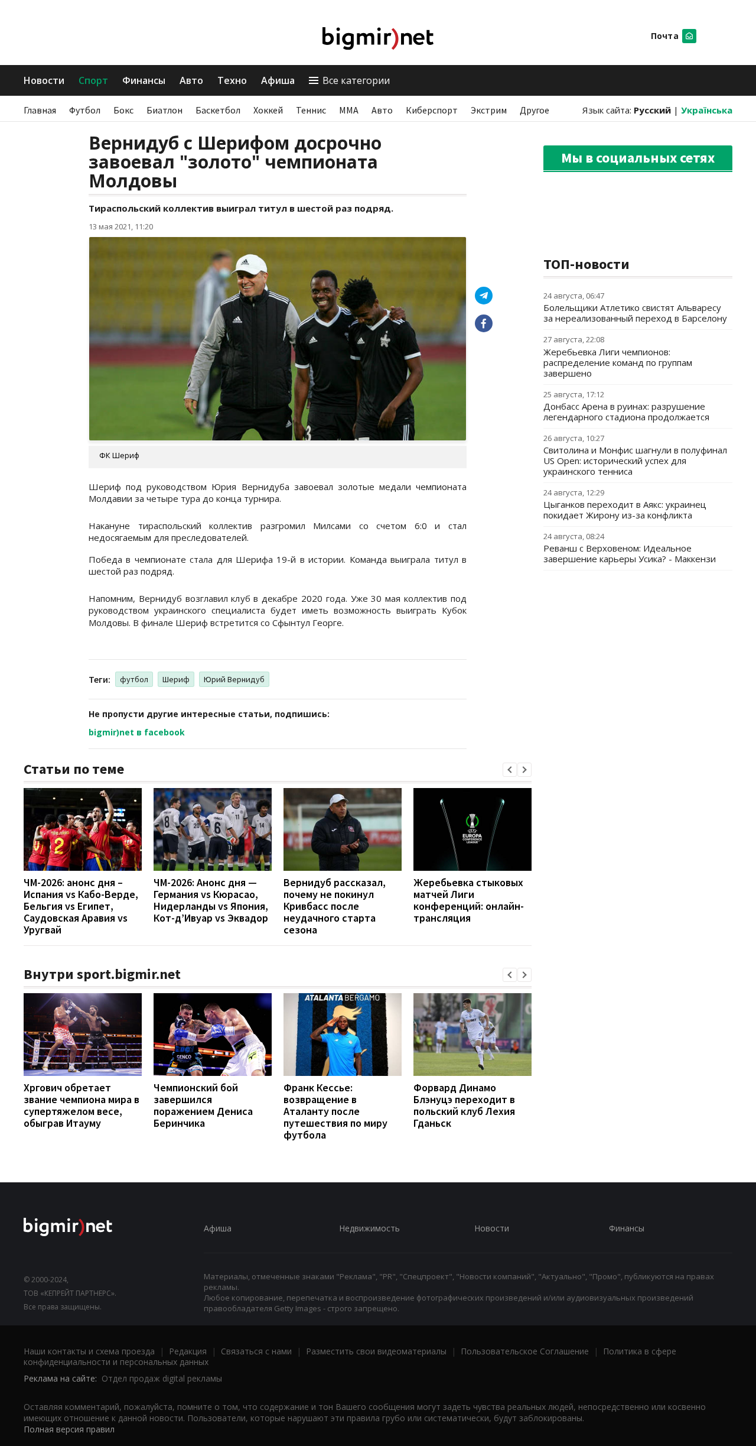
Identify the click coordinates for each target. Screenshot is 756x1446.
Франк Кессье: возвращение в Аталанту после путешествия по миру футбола (335, 1111)
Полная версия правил (69, 1429)
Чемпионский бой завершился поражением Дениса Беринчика (203, 1105)
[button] (510, 770)
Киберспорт (432, 110)
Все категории (356, 80)
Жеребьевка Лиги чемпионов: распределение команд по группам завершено (617, 362)
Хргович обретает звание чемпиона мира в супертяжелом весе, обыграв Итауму (81, 1105)
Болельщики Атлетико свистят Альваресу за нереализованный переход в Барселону (635, 312)
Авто (191, 80)
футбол (134, 679)
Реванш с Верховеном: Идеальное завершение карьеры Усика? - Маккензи (629, 553)
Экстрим (489, 110)
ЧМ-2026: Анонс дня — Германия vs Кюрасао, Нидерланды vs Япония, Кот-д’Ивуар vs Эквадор (211, 900)
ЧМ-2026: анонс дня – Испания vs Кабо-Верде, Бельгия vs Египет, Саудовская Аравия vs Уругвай (81, 906)
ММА (349, 110)
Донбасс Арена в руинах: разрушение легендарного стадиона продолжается (626, 411)
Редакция (188, 1351)
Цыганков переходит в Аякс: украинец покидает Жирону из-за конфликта (624, 509)
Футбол (84, 110)
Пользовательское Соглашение (525, 1351)
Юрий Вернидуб (234, 679)
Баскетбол (217, 110)
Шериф (176, 679)
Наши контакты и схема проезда (89, 1351)
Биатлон (164, 110)
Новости (44, 80)
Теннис (311, 110)
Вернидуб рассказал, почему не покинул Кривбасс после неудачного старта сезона (335, 906)
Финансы (143, 80)
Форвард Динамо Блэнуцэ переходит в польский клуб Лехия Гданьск (464, 1105)
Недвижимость (369, 1228)
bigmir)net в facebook (137, 732)
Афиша (278, 80)
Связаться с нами (256, 1351)
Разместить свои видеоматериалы (376, 1351)
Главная (40, 110)
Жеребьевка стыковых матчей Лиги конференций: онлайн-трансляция (468, 900)
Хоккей (268, 110)
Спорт (93, 80)
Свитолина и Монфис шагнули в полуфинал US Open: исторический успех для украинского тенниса (635, 460)
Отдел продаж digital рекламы (162, 1378)
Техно (232, 80)
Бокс (123, 110)
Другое (534, 110)
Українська (706, 110)
